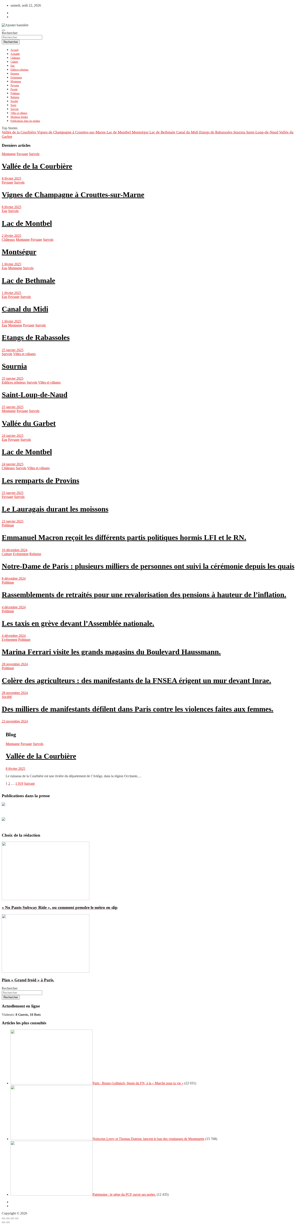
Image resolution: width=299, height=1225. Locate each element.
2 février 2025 (11, 235)
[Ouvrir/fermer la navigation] (3, 30)
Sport (13, 105)
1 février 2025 (11, 264)
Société (14, 101)
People (14, 89)
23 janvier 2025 (12, 493)
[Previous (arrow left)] (3, 1222)
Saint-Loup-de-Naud (34, 395)
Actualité (15, 53)
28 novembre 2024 (15, 664)
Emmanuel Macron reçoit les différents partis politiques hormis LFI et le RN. (124, 537)
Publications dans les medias (25, 120)
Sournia (14, 366)
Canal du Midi (25, 309)
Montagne (16, 81)
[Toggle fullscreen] (12, 1218)
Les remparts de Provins (40, 480)
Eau (12, 65)
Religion (15, 97)
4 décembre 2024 (14, 607)
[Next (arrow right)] (8, 1222)
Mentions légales (19, 117)
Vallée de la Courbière (37, 166)
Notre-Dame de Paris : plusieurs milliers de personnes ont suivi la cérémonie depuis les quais (148, 566)
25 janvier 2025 (12, 350)
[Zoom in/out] (16, 1218)
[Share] (8, 1218)
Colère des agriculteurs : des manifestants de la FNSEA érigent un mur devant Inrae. (136, 680)
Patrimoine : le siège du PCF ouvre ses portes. (124, 1194)
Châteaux (15, 57)
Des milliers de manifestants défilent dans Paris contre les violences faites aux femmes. (137, 709)
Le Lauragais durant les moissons (55, 509)
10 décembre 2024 (14, 550)
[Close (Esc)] (3, 1218)
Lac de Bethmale (28, 280)
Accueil (14, 49)
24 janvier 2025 (12, 435)
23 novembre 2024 (15, 721)
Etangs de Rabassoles (36, 337)
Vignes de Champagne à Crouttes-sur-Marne (73, 195)
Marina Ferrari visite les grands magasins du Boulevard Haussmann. (111, 652)
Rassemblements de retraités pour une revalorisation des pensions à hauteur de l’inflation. (144, 595)
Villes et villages (19, 113)
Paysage (15, 85)
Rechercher (10, 33)
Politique (15, 93)
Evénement (16, 77)
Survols (15, 109)
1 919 (19, 783)
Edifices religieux (19, 69)
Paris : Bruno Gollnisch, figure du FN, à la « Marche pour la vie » (138, 1083)
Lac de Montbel (27, 223)
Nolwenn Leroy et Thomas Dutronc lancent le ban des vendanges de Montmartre (148, 1139)
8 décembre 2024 (14, 578)
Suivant (29, 783)
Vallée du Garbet (29, 423)
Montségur (19, 252)
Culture (14, 61)
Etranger (15, 73)
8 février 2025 (11, 178)
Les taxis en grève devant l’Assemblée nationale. (78, 623)
